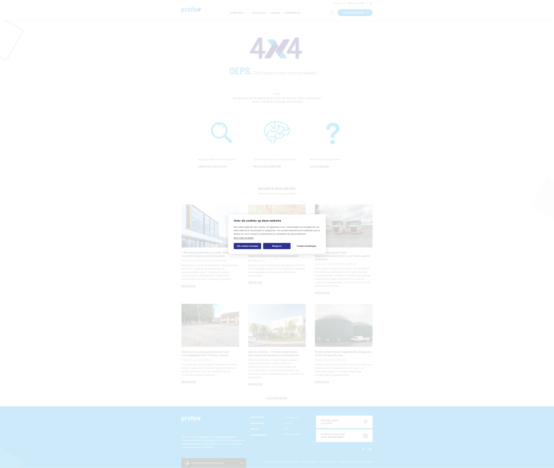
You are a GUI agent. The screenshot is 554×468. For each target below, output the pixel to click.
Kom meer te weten (244, 237)
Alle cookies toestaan (247, 246)
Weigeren (277, 246)
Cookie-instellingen (306, 246)
